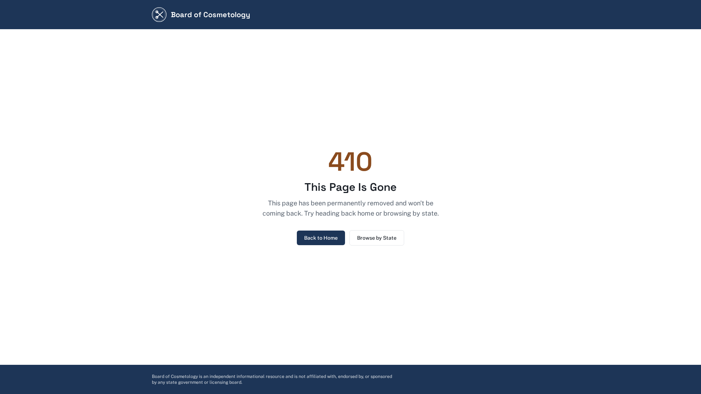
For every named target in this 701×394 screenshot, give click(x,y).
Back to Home (321, 238)
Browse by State (377, 238)
